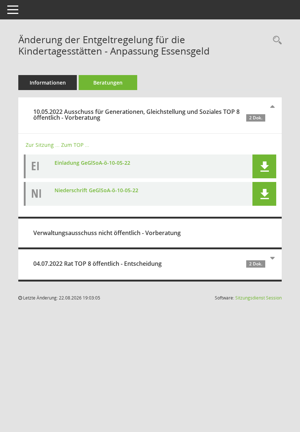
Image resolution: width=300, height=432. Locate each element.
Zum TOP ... (75, 144)
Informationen (48, 82)
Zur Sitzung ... (43, 144)
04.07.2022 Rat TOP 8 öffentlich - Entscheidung (147, 264)
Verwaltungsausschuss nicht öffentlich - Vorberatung (107, 233)
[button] (264, 166)
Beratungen (108, 82)
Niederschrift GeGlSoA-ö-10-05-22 (96, 190)
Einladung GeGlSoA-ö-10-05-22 (92, 162)
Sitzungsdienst (258, 298)
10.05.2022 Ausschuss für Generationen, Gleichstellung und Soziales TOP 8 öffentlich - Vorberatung (147, 115)
